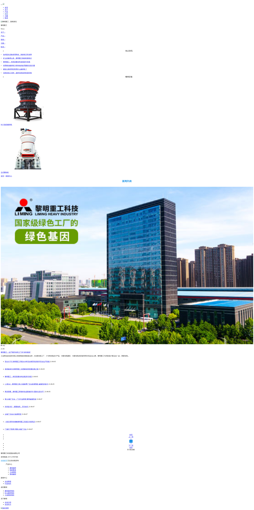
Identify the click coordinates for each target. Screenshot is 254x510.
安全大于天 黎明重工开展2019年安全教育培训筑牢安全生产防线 (27, 361)
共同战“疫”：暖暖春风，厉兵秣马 (16, 407)
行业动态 (8, 483)
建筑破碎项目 (9, 491)
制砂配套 (13, 470)
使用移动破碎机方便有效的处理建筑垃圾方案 (19, 65)
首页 (2, 176)
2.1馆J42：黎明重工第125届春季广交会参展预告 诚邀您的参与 (26, 384)
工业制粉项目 (9, 495)
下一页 (131, 445)
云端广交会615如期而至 (13, 414)
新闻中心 (9, 176)
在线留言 (4, 460)
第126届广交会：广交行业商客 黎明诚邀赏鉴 (20, 399)
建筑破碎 (13, 468)
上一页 (131, 437)
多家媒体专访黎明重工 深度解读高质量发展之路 (21, 369)
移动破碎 (13, 474)
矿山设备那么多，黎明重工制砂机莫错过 (17, 58)
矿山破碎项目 (9, 493)
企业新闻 (8, 481)
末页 (131, 447)
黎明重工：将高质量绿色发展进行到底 (16, 62)
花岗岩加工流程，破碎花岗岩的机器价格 (17, 73)
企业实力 (8, 504)
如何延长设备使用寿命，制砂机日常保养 (17, 54)
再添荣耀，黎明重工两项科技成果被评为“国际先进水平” (24, 391)
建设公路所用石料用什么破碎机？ (15, 69)
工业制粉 (13, 472)
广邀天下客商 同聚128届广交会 (16, 429)
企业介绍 (8, 502)
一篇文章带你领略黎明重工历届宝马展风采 (20, 422)
